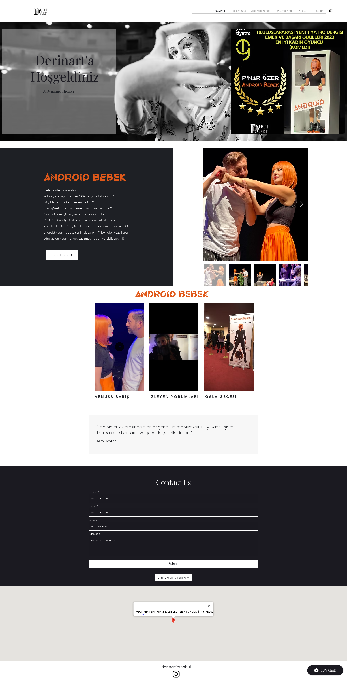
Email (92, 506)
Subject (93, 519)
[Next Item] (301, 204)
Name (93, 492)
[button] (139, 387)
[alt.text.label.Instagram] (331, 11)
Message (94, 533)
